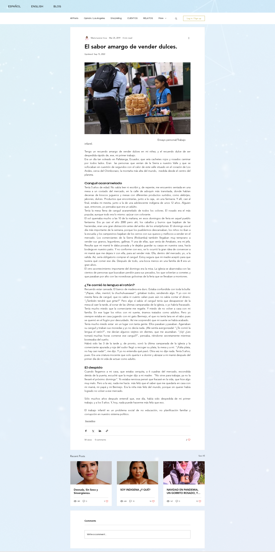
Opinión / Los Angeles (94, 18)
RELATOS (148, 18)
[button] (176, 18)
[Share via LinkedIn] (100, 430)
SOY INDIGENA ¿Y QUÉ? (135, 489)
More (161, 18)
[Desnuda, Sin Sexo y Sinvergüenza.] (91, 472)
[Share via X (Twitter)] (93, 430)
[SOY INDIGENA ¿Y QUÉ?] (137, 472)
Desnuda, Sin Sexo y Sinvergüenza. (86, 491)
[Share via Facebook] (86, 430)
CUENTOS (132, 18)
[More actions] (188, 38)
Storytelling (116, 18)
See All (202, 455)
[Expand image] (137, 98)
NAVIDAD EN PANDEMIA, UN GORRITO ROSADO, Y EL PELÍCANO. (182, 491)
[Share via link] (107, 430)
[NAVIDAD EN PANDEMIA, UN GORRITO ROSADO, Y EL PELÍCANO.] (184, 472)
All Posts (74, 18)
